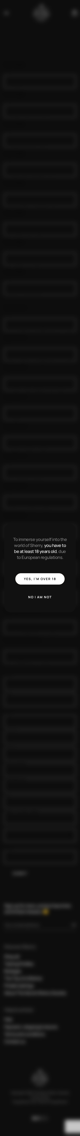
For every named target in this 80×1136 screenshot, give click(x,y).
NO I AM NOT (40, 597)
